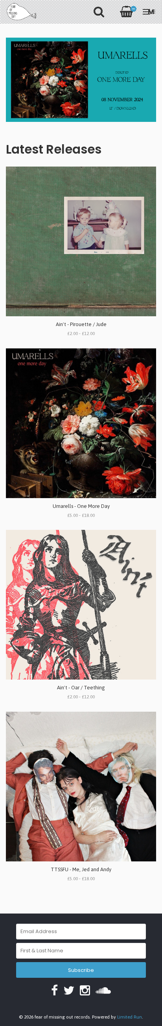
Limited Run (129, 1016)
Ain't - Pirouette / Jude (81, 324)
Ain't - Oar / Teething (81, 688)
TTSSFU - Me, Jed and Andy (81, 869)
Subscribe (81, 970)
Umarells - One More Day (81, 506)
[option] (81, 80)
